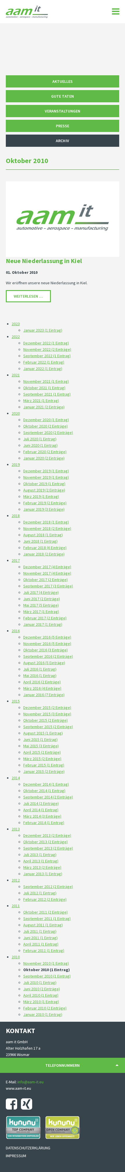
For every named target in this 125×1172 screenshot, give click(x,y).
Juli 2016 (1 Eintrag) (39, 669)
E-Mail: (11, 1082)
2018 (16, 515)
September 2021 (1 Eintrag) (47, 394)
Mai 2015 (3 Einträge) (41, 745)
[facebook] (13, 1104)
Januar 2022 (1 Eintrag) (42, 368)
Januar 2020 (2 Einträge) (44, 458)
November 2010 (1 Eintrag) (46, 963)
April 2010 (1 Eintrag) (40, 995)
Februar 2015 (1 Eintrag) (43, 765)
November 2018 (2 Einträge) (47, 528)
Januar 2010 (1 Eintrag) (42, 1014)
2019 (16, 464)
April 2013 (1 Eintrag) (40, 861)
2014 (16, 777)
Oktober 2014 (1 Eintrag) (44, 790)
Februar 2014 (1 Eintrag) (43, 822)
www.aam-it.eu (18, 1088)
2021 (16, 375)
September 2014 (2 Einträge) (48, 797)
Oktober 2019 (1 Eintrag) (44, 483)
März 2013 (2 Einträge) (42, 867)
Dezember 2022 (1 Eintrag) (46, 343)
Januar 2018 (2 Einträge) (44, 554)
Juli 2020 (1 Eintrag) (39, 439)
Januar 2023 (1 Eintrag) (42, 330)
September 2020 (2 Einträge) (48, 432)
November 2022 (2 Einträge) (47, 349)
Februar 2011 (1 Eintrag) (43, 950)
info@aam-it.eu (30, 1082)
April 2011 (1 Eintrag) (40, 944)
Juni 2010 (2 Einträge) (41, 988)
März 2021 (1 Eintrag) (41, 400)
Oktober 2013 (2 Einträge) (45, 841)
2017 (16, 560)
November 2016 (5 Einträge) (47, 643)
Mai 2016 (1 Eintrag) (39, 675)
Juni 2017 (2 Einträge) (41, 598)
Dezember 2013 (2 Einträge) (47, 835)
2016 (16, 630)
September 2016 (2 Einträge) (48, 656)
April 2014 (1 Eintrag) (40, 809)
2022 (16, 336)
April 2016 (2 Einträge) (42, 682)
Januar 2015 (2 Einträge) (44, 771)
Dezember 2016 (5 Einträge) (47, 637)
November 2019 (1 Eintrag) (46, 477)
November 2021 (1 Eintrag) (46, 381)
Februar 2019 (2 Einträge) (45, 502)
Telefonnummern (62, 1065)
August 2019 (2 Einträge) (44, 490)
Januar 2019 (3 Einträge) (44, 509)
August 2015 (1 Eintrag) (43, 733)
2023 (16, 323)
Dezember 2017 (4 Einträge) (47, 566)
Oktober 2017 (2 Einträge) (45, 579)
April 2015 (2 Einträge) (42, 752)
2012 (16, 880)
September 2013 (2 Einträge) (48, 848)
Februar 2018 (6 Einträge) (45, 547)
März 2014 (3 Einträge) (42, 816)
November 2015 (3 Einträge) (47, 714)
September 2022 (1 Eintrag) (47, 355)
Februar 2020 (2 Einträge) (45, 451)
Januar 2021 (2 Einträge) (44, 407)
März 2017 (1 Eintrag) (41, 611)
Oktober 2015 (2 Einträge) (45, 720)
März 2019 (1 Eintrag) (41, 496)
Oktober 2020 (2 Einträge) (45, 426)
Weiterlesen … (32, 296)
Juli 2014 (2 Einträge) (41, 803)
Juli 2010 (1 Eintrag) (39, 982)
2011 (16, 905)
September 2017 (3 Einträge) (48, 586)
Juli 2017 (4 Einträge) (41, 592)
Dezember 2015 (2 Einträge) (47, 707)
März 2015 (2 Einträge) (42, 758)
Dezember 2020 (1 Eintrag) (46, 419)
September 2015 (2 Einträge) (48, 726)
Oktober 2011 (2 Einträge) (45, 912)
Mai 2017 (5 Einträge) (41, 605)
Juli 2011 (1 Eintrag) (39, 931)
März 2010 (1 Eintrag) (41, 1001)
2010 (16, 957)
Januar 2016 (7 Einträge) (44, 694)
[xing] (28, 1104)
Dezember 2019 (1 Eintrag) (46, 471)
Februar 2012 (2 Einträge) (45, 899)
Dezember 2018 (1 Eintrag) (46, 522)
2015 (16, 701)
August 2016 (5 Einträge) (44, 662)
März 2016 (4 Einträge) (42, 688)
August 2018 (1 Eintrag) (43, 534)
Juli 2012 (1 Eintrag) (39, 893)
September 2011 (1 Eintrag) (47, 918)
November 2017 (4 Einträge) (47, 573)
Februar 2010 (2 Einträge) (45, 1008)
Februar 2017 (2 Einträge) (45, 618)
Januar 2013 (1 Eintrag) (42, 873)
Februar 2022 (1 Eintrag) (43, 362)
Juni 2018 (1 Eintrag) (40, 541)
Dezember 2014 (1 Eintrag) (46, 784)
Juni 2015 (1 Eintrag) (40, 739)
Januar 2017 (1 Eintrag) (42, 624)
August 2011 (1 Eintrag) (43, 925)
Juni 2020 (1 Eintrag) (40, 445)
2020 (16, 413)
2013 (16, 829)
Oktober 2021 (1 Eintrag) (44, 387)
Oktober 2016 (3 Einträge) (45, 650)
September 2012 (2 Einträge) (48, 886)
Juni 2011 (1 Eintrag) (40, 937)
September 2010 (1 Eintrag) (47, 976)
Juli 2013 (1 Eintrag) (39, 854)
